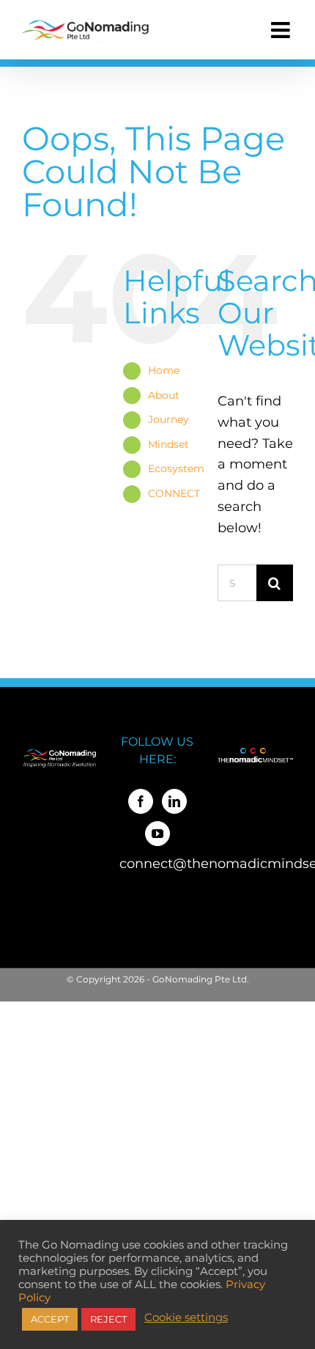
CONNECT (174, 493)
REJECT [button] (108, 1319)
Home (163, 370)
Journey (168, 419)
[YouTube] (157, 833)
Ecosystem (176, 468)
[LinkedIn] (174, 801)
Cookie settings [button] (186, 1317)
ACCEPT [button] (50, 1319)
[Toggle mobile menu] (282, 30)
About (163, 395)
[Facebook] (140, 801)
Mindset (168, 444)
